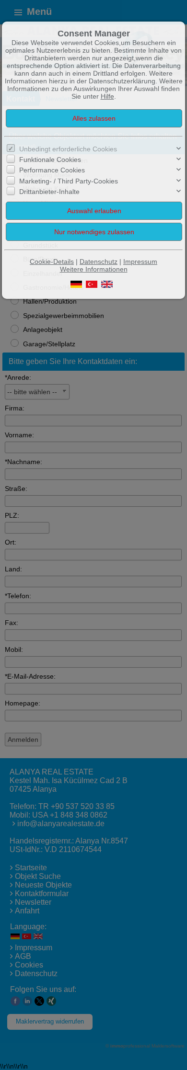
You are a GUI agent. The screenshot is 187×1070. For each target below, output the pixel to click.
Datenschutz (98, 261)
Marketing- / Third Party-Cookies (68, 181)
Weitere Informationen (94, 269)
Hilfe (107, 96)
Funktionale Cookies (50, 159)
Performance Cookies (52, 170)
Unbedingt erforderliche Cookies (68, 149)
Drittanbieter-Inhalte (49, 191)
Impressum (140, 261)
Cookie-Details (52, 261)
